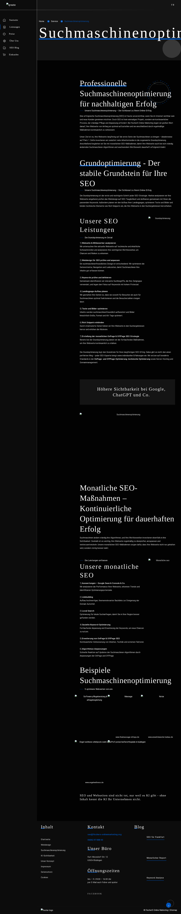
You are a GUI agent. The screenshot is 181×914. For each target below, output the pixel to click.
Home (41, 21)
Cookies (44, 877)
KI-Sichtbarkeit (48, 856)
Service (54, 21)
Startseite (45, 839)
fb (173, 5)
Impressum (46, 866)
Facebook (95, 894)
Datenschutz (47, 872)
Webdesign (46, 845)
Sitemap (173, 910)
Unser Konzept (47, 861)
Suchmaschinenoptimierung (53, 850)
